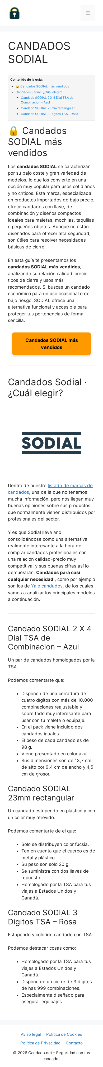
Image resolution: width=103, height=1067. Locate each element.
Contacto (74, 1042)
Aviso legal (31, 1034)
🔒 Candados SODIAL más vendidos (42, 86)
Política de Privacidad (40, 1042)
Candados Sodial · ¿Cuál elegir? (39, 92)
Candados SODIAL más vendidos (51, 343)
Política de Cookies (64, 1034)
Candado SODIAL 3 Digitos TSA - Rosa (49, 114)
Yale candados (47, 586)
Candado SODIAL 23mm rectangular (47, 108)
